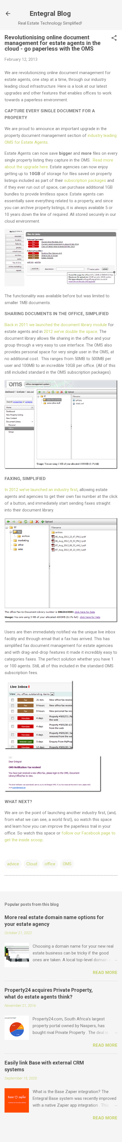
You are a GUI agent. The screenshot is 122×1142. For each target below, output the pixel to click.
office (50, 863)
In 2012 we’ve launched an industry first (41, 489)
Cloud (31, 863)
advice (13, 863)
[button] (114, 38)
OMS (67, 863)
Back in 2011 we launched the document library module (56, 324)
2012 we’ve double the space (70, 331)
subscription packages (85, 180)
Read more (105, 972)
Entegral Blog (50, 14)
